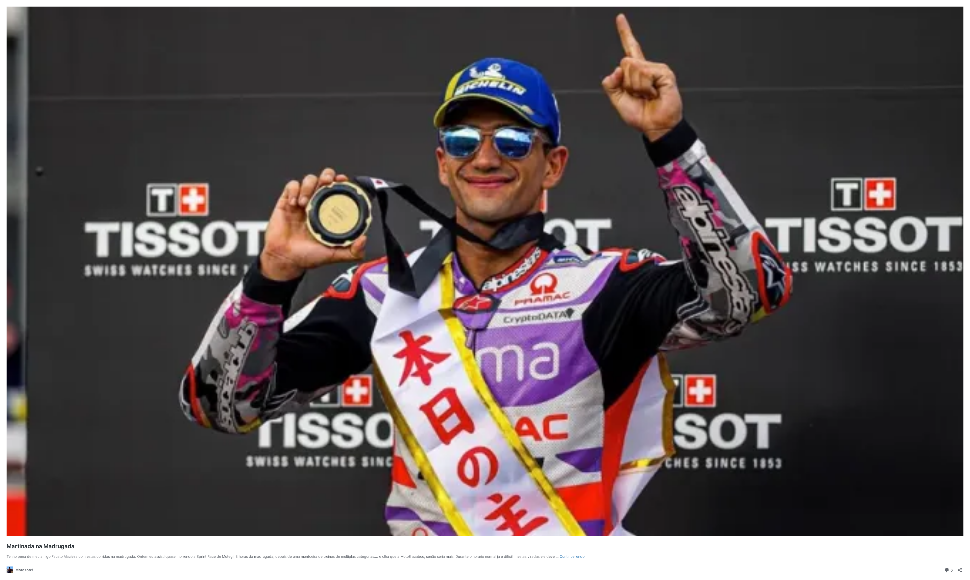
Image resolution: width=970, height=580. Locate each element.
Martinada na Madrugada (41, 546)
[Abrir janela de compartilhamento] (959, 568)
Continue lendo (572, 556)
